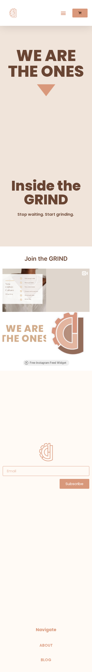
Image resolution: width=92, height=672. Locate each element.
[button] (63, 13)
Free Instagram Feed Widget (48, 363)
